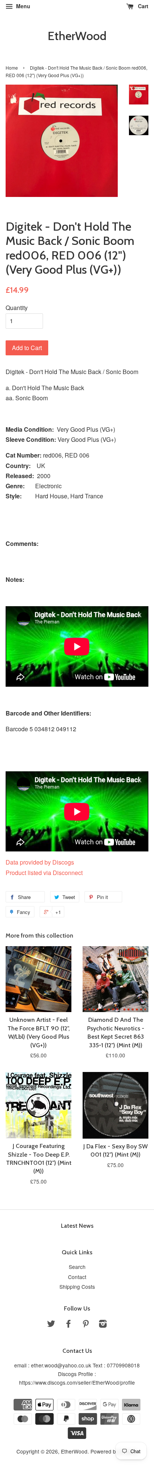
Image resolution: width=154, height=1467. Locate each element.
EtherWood (77, 36)
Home (12, 67)
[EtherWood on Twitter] (51, 1324)
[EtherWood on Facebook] (68, 1324)
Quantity (17, 307)
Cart (142, 6)
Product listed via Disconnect (44, 872)
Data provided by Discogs (40, 862)
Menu (22, 6)
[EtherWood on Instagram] (103, 1324)
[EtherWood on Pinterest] (85, 1324)
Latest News (77, 1225)
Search (77, 1266)
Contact (77, 1277)
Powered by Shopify (114, 1451)
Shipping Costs (77, 1286)
